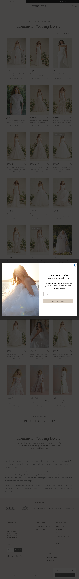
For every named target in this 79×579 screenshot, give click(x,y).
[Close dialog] (75, 265)
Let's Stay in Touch (58, 301)
